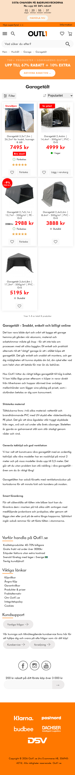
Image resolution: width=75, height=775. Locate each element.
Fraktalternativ (12, 593)
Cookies (9, 605)
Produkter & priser (15, 589)
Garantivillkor (12, 585)
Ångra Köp (10, 581)
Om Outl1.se (12, 597)
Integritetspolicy (13, 601)
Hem (4, 51)
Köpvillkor (10, 577)
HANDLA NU (37, 18)
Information (66, 24)
